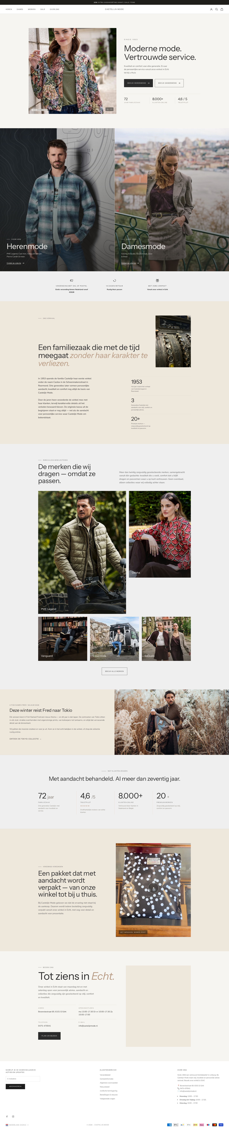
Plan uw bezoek (49, 1036)
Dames (20, 9)
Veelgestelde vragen (107, 1099)
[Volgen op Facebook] (7, 1116)
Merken (32, 9)
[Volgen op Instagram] (13, 1116)
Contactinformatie (106, 1079)
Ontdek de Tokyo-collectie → (26, 739)
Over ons (54, 9)
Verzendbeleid (105, 1075)
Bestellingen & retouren (109, 1095)
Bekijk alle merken (114, 671)
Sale (43, 9)
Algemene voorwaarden (109, 1083)
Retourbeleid (104, 1087)
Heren (9, 9)
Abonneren (15, 1086)
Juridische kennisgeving (108, 1091)
